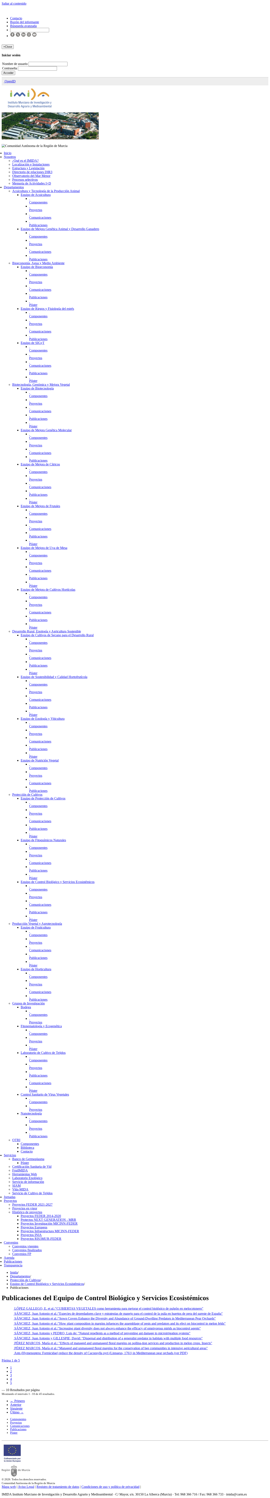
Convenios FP (21, 1254)
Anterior (15, 1404)
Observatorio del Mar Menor (31, 176)
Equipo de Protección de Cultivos (43, 798)
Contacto (27, 1151)
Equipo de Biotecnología (37, 388)
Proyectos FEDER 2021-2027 (32, 1204)
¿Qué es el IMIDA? (25, 160)
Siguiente (16, 1408)
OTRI (16, 1140)
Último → (17, 1412)
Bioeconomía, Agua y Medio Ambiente (38, 263)
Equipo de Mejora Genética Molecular (46, 430)
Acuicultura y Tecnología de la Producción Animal (46, 191)
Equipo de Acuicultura (36, 195)
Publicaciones (38, 225)
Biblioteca (27, 1147)
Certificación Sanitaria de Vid (31, 1166)
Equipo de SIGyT (33, 343)
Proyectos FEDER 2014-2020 (41, 1216)
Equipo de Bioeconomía (37, 267)
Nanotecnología (31, 1113)
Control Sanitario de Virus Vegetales (45, 1094)
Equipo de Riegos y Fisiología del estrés (47, 308)
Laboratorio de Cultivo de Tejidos (43, 1052)
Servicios (10, 1155)
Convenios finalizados (27, 1250)
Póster (33, 305)
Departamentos (14, 187)
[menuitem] (11, 1367)
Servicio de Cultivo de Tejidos (32, 1193)
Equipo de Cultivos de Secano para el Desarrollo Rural (57, 635)
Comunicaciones (40, 217)
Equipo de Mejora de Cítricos (40, 464)
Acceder (8, 72)
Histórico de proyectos (27, 1212)
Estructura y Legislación (28, 168)
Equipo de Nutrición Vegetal (40, 760)
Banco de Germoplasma (28, 1159)
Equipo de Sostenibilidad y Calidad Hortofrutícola (54, 677)
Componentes (38, 202)
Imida (14, 1272)
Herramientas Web (24, 1174)
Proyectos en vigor (24, 1208)
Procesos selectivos (25, 179)
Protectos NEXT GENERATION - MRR (48, 1220)
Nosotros (10, 157)
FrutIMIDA (20, 1170)
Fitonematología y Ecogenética (41, 1026)
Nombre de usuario (15, 64)
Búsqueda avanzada (23, 26)
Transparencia (13, 1265)
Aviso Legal (26, 1487)
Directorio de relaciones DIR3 (32, 172)
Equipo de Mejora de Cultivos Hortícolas (48, 589)
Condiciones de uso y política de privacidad (110, 1487)
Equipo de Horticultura (36, 969)
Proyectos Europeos (34, 1227)
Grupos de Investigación (28, 1003)
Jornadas (9, 1197)
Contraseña (10, 68)
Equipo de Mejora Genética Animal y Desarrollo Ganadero (60, 229)
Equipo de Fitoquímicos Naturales (43, 840)
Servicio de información (28, 1182)
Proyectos (35, 210)
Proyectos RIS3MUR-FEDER (41, 1238)
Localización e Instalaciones (31, 164)
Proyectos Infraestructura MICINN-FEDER (50, 1231)
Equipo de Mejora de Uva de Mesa (44, 548)
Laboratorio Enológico (27, 1178)
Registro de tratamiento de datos (57, 1487)
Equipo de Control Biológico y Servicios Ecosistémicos (57, 882)
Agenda (9, 1257)
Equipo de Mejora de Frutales (40, 506)
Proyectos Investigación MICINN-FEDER (49, 1223)
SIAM (16, 1185)
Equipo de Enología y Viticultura (43, 718)
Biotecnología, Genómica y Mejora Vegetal (41, 384)
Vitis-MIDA (20, 1189)
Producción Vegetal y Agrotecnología (37, 923)
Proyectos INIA (31, 1235)
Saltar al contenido (14, 3)
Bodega (26, 1007)
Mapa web (9, 1487)
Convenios (11, 1242)
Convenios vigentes (25, 1246)
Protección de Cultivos (27, 794)
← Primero (17, 1401)
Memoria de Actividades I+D (31, 183)
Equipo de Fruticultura (36, 927)
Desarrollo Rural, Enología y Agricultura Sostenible (46, 631)
